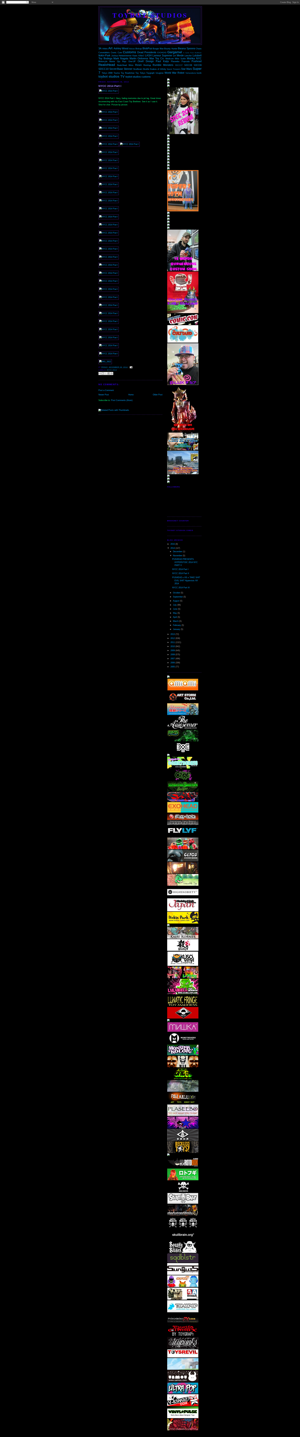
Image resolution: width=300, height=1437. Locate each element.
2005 (172, 667)
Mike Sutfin (180, 58)
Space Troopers (173, 69)
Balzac (132, 49)
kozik (199, 73)
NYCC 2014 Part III (181, 587)
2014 (172, 548)
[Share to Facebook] (108, 373)
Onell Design (146, 61)
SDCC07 (179, 65)
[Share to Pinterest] (111, 373)
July (175, 605)
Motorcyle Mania (106, 61)
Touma (117, 73)
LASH (148, 55)
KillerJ (141, 55)
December (178, 551)
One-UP (132, 61)
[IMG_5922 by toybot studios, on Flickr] (105, 361)
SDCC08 (188, 65)
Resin (138, 65)
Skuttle (146, 69)
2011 (172, 642)
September (178, 597)
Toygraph (150, 73)
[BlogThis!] (102, 373)
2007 (172, 658)
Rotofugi (147, 65)
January (177, 629)
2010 (172, 646)
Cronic (114, 52)
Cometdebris (104, 52)
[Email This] (99, 373)
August (176, 601)
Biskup (138, 48)
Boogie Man (158, 48)
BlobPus (147, 48)
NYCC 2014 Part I (109, 86)
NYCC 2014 (112, 370)
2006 (172, 662)
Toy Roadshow (128, 73)
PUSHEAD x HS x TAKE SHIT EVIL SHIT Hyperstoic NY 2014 (186, 580)
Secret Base (116, 69)
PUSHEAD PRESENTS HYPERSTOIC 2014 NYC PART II (185, 562)
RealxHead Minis (125, 65)
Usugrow (159, 73)
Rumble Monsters (163, 65)
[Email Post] (130, 367)
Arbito (105, 48)
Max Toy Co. (156, 58)
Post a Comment (106, 390)
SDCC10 (103, 69)
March (176, 621)
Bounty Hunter (170, 48)
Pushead (197, 61)
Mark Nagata (120, 58)
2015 (172, 544)
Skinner (128, 69)
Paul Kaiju (162, 61)
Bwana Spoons (186, 48)
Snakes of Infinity (158, 69)
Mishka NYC (194, 58)
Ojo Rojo (121, 61)
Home (131, 394)
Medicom (169, 58)
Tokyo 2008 (107, 73)
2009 (172, 650)
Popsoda (186, 61)
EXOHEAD (162, 53)
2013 (172, 634)
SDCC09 (198, 65)
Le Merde (178, 55)
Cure (120, 52)
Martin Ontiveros (139, 58)
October (177, 593)
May (175, 613)
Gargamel (174, 52)
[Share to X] (105, 373)
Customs (129, 52)
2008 (172, 654)
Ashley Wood (121, 48)
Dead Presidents (146, 52)
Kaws (135, 55)
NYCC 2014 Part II (180, 573)
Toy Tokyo (140, 73)
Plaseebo (175, 61)
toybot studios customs (138, 76)
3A (100, 48)
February (177, 625)
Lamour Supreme (162, 55)
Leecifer (188, 55)
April (175, 617)
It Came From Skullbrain (192, 53)
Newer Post (103, 394)
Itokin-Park (104, 55)
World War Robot (174, 72)
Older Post (157, 394)
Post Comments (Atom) (121, 400)
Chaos (199, 48)
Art (110, 48)
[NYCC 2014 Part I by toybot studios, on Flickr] (108, 91)
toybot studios (150, 15)
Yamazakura (190, 73)
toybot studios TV (111, 76)
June (175, 609)
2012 (172, 638)
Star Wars (186, 69)
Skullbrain (137, 69)
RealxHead (106, 64)
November (178, 555)
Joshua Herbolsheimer (121, 55)
